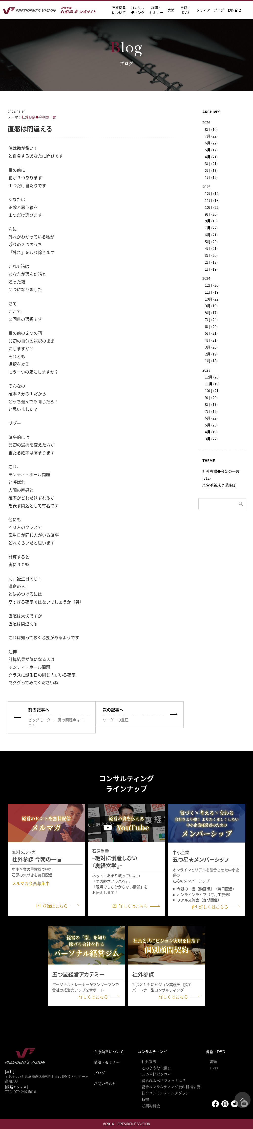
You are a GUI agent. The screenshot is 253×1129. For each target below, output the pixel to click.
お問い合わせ (105, 1083)
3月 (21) (211, 163)
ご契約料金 (151, 1105)
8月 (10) (211, 129)
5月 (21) (211, 333)
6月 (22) (211, 142)
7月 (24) (211, 319)
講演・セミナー (107, 1062)
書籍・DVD (185, 10)
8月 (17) (211, 312)
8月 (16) (211, 220)
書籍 (213, 1061)
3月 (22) (211, 438)
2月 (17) (211, 170)
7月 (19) (211, 411)
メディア (203, 9)
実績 (171, 9)
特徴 (145, 1099)
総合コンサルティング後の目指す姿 (171, 1086)
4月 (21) (211, 156)
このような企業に (156, 1067)
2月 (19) (211, 353)
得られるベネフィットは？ (164, 1080)
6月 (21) (211, 234)
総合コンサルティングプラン (165, 1093)
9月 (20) (211, 214)
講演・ (156, 10)
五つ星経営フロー (156, 1074)
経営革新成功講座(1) (219, 485)
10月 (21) (212, 390)
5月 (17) (211, 149)
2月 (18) (211, 262)
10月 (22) (212, 207)
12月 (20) (212, 285)
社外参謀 (149, 1061)
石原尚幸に (119, 10)
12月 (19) (212, 193)
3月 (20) (211, 255)
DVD (214, 1067)
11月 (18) (212, 200)
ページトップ (242, 1100)
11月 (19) (212, 292)
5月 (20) (211, 241)
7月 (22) (211, 136)
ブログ (219, 9)
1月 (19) (211, 177)
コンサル (138, 10)
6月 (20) (211, 326)
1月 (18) (211, 360)
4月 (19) (211, 431)
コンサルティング (152, 1051)
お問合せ (234, 9)
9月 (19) (211, 305)
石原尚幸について (109, 1051)
